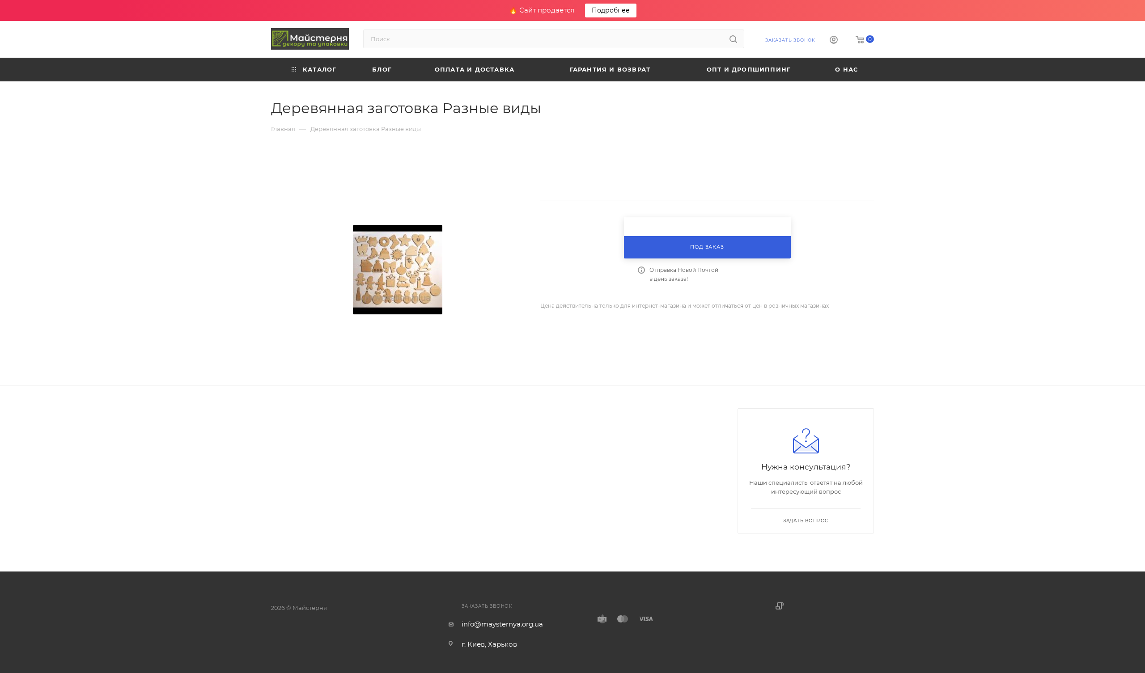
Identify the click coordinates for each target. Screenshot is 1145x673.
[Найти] (733, 39)
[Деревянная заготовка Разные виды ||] (397, 269)
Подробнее (611, 10)
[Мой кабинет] (834, 41)
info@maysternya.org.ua (502, 624)
